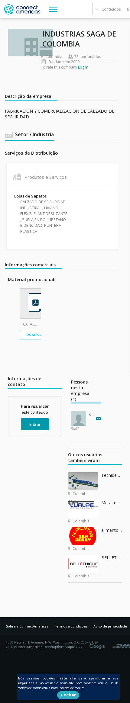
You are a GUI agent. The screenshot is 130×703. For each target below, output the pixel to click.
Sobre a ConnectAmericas (27, 626)
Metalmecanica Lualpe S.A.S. (111, 503)
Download (35, 334)
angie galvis (91, 414)
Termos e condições (70, 626)
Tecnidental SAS (111, 475)
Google (98, 644)
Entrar (35, 424)
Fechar (68, 694)
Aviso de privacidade (110, 626)
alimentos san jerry (111, 530)
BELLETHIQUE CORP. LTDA (111, 557)
